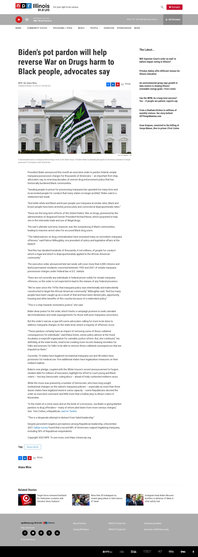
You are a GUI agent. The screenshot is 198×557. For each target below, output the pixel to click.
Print (128, 83)
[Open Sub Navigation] (23, 28)
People (94, 28)
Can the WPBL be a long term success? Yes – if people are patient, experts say (158, 99)
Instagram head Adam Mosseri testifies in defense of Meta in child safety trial (159, 498)
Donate (175, 7)
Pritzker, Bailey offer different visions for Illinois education (159, 72)
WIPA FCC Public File (117, 530)
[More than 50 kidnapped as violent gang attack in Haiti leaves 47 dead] (81, 500)
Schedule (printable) (152, 523)
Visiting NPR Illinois (81, 530)
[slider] (31, 19)
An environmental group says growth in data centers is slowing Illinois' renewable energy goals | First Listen (158, 85)
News (18, 28)
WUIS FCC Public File (117, 523)
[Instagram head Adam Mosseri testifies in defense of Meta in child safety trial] (134, 500)
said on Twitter (69, 411)
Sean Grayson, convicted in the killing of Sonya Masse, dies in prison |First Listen (159, 127)
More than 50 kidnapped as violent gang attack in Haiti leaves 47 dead (106, 498)
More (137, 28)
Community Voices (37, 28)
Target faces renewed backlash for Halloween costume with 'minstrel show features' (52, 498)
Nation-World (32, 447)
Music (81, 28)
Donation (109, 28)
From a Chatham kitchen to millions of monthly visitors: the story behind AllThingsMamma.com (158, 113)
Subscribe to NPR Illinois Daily (156, 530)
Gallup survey (41, 427)
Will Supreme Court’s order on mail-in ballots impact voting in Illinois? (157, 60)
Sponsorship (124, 28)
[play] (19, 19)
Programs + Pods (62, 28)
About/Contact (79, 523)
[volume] (27, 20)
